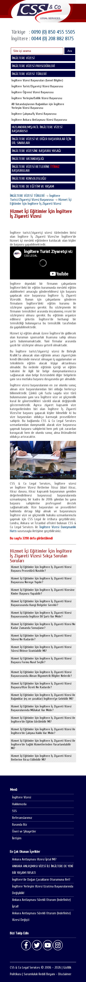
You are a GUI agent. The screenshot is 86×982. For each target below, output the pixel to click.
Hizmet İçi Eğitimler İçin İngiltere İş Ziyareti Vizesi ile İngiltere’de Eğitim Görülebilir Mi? (43, 719)
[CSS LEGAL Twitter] (37, 945)
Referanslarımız (22, 818)
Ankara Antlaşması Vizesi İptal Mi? (34, 859)
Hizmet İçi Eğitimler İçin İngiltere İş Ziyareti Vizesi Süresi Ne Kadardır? (41, 637)
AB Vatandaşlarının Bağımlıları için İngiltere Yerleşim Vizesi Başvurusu (37, 106)
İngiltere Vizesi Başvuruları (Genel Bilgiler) (37, 80)
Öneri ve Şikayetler (24, 831)
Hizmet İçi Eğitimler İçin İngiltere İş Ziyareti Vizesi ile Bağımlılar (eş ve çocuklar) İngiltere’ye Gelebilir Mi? (43, 697)
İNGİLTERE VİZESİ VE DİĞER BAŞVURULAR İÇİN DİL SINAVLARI (41, 141)
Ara (69, 51)
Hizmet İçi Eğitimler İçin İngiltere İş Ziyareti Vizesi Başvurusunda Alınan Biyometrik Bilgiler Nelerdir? (41, 674)
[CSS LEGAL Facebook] (26, 945)
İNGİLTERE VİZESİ (23, 58)
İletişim (16, 838)
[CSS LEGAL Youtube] (47, 945)
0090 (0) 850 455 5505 (52, 32)
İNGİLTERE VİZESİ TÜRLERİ (27, 196)
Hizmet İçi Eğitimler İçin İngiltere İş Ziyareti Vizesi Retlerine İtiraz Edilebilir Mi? (41, 757)
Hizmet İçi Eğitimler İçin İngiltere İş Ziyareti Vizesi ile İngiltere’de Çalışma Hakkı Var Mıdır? (43, 731)
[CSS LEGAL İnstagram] (58, 945)
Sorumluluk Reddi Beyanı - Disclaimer (47, 974)
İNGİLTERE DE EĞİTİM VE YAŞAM (33, 186)
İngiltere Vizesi (21, 797)
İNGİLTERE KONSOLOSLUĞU (29, 179)
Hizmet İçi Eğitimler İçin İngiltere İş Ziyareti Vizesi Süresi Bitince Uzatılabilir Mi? (41, 649)
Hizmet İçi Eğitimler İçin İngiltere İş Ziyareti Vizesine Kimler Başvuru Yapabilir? (43, 591)
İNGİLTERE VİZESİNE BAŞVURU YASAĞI (36, 151)
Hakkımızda (19, 804)
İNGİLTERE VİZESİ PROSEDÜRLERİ (33, 66)
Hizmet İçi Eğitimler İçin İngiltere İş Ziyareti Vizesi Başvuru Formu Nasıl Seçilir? (41, 660)
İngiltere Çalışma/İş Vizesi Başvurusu (33, 114)
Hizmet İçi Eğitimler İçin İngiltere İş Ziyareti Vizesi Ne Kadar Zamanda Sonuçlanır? (43, 626)
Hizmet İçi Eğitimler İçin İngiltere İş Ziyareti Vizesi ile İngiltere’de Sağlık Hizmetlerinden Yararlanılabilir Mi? (43, 744)
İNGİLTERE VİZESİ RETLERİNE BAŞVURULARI (36, 169)
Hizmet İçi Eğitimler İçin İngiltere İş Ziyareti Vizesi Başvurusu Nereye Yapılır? (41, 580)
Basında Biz (19, 825)
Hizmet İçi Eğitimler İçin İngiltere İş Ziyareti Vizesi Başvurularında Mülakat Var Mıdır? (41, 708)
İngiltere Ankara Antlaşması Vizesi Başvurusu (39, 120)
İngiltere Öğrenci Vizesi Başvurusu (32, 92)
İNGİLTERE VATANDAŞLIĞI (28, 159)
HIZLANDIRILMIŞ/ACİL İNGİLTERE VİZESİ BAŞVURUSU (37, 129)
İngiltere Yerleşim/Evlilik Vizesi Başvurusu (36, 98)
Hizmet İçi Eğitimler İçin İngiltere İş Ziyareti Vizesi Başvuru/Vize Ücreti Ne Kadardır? (41, 685)
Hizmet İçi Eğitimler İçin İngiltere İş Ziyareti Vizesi (40, 202)
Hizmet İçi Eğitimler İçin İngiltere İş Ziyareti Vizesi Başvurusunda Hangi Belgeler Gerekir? (41, 603)
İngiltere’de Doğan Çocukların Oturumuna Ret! (41, 880)
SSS (14, 811)
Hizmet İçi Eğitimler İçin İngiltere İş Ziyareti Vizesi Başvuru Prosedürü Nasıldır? (41, 569)
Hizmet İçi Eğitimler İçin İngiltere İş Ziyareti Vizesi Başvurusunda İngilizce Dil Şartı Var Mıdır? (41, 614)
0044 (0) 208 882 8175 (52, 39)
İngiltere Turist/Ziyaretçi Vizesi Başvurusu (37, 86)
